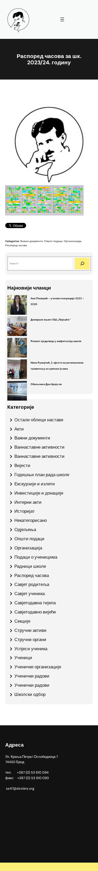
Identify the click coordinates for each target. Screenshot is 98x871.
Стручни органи (30, 639)
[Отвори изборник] (62, 19)
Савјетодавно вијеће (35, 612)
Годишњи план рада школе (41, 475)
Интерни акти (28, 502)
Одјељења (25, 529)
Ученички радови (31, 676)
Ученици (23, 657)
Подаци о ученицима (35, 557)
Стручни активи (30, 630)
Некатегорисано (30, 520)
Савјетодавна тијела (35, 603)
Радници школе (30, 566)
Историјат (24, 511)
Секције (22, 621)
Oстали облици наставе (38, 420)
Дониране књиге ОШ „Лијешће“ (51, 319)
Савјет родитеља (31, 584)
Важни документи (31, 241)
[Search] (82, 263)
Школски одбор (29, 694)
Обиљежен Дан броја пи (46, 384)
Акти (19, 429)
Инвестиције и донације (38, 493)
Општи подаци (53, 241)
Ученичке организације (37, 667)
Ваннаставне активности (39, 447)
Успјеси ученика (30, 649)
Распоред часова (16, 245)
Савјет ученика (29, 593)
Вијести (22, 465)
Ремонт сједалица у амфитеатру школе (56, 341)
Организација (72, 241)
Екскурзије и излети (34, 484)
